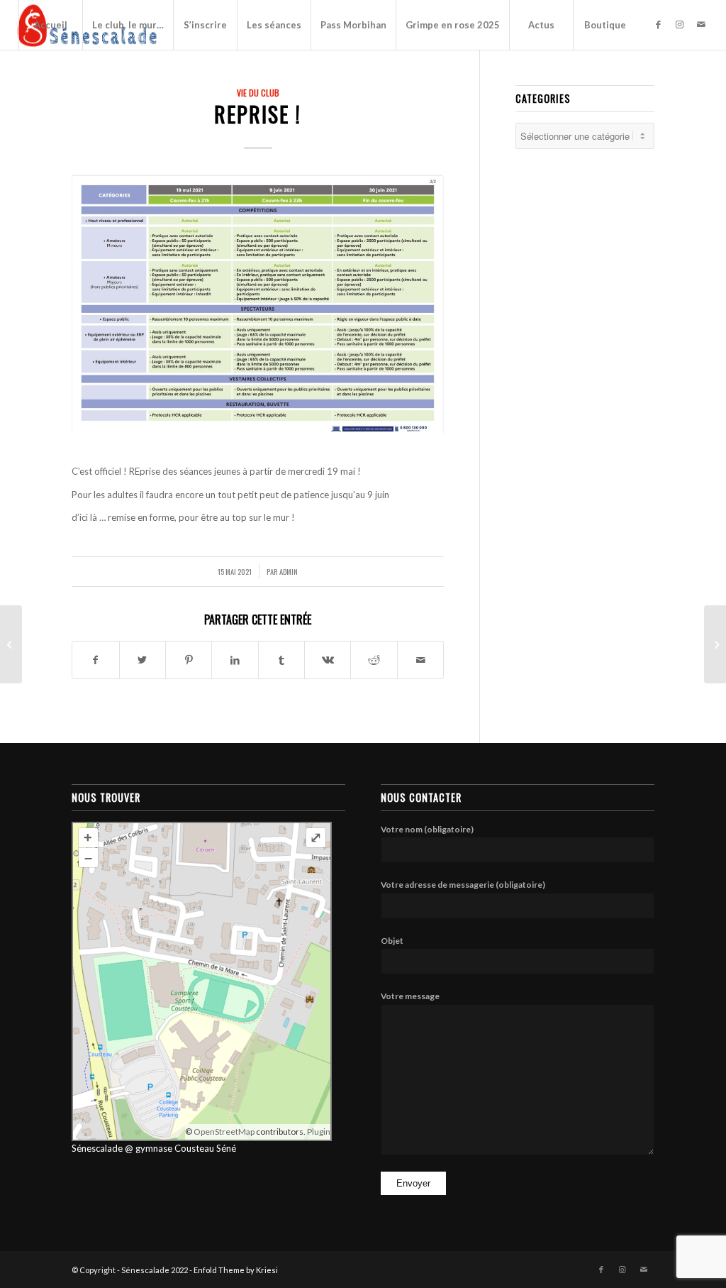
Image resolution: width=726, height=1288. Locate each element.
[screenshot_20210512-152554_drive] (258, 304)
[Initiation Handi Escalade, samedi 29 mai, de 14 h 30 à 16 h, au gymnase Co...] (11, 644)
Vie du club (258, 93)
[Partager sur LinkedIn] (234, 660)
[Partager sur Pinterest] (188, 660)
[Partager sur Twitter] (142, 660)
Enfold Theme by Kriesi (236, 1270)
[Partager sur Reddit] (373, 660)
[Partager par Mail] (420, 660)
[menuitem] (50, 25)
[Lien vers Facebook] (658, 24)
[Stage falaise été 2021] (715, 644)
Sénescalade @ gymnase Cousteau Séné (154, 1148)
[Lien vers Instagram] (680, 24)
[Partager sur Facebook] (95, 660)
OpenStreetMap (224, 1131)
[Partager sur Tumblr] (281, 660)
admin (288, 571)
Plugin (318, 1131)
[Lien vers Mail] (701, 24)
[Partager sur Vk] (327, 660)
